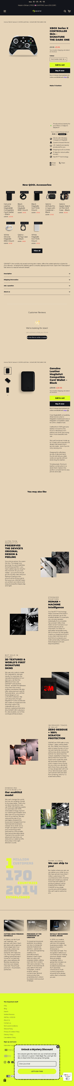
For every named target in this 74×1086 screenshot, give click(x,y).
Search (6, 1011)
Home (6, 22)
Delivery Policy (8, 1034)
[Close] (58, 1046)
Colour (52, 56)
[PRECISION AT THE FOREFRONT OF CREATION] (37, 925)
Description (8, 273)
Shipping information (11, 279)
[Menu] (71, 1073)
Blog (5, 1009)
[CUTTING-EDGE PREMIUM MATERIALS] (14, 925)
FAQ (5, 1006)
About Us (7, 1020)
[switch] (68, 1079)
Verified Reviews (9, 1014)
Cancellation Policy (10, 1037)
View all (37, 251)
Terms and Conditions (11, 1026)
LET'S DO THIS (37, 1071)
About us (7, 291)
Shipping (60, 50)
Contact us (7, 1023)
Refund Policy (8, 1029)
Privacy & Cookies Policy (11, 1032)
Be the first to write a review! (37, 337)
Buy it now (59, 71)
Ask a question (9, 285)
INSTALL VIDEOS (9, 1017)
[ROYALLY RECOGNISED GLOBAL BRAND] (60, 925)
